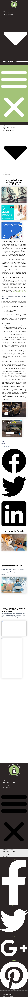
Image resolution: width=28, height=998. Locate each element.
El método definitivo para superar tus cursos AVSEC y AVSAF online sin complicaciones (13, 610)
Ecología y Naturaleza (8, 14)
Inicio (4, 11)
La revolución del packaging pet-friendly (11, 566)
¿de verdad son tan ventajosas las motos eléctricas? (13, 292)
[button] (14, 93)
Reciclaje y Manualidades (11, 61)
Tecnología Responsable (8, 785)
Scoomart (20, 290)
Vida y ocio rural (7, 63)
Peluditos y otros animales (9, 13)
